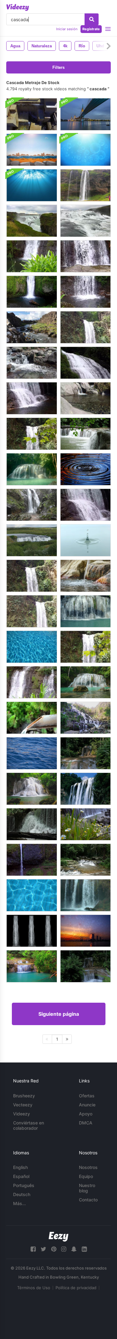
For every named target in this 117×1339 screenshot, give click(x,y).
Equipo (86, 1176)
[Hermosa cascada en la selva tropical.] (85, 860)
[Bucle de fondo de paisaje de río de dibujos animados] (31, 150)
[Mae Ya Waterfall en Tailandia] (85, 718)
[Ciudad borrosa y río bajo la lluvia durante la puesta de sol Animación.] (85, 931)
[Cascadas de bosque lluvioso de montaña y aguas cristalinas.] (85, 753)
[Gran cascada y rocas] (31, 611)
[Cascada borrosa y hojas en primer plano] (85, 647)
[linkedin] (84, 1249)
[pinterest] (53, 1249)
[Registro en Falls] (31, 292)
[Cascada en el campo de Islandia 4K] (31, 540)
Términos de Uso (33, 1287)
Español (21, 1176)
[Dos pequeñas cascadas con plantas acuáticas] (31, 682)
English (20, 1167)
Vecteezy (22, 1104)
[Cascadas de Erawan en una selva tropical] (85, 611)
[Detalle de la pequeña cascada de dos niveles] (85, 505)
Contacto (88, 1199)
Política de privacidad (76, 1287)
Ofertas (87, 1095)
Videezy (21, 1113)
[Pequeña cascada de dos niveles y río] (31, 398)
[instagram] (63, 1249)
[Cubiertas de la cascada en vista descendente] (31, 114)
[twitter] (43, 1249)
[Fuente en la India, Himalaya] (31, 363)
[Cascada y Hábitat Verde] (85, 895)
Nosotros (88, 1167)
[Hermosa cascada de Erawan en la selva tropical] (31, 966)
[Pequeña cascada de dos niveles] (85, 363)
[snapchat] (74, 1249)
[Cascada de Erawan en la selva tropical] (31, 469)
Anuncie (87, 1104)
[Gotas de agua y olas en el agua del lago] (85, 469)
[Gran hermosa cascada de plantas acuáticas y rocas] (31, 576)
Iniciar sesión (66, 29)
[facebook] (33, 1249)
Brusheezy (24, 1095)
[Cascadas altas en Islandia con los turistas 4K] (85, 185)
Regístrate (91, 29)
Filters (58, 67)
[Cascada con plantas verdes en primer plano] (31, 256)
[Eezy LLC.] (58, 1237)
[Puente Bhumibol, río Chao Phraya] (85, 114)
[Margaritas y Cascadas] (85, 824)
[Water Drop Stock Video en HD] (85, 540)
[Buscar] (92, 19)
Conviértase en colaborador (28, 1125)
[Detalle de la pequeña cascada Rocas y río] (85, 256)
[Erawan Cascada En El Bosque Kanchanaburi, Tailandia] (85, 682)
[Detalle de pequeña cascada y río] (85, 292)
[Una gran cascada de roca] (31, 505)
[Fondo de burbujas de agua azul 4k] (85, 150)
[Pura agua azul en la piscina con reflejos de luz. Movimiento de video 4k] (31, 895)
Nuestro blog (87, 1188)
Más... (19, 1203)
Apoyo (85, 1113)
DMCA (85, 1122)
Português (23, 1185)
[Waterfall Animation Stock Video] (85, 789)
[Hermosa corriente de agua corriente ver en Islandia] (31, 327)
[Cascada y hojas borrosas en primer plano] (31, 434)
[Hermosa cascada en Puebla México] (85, 327)
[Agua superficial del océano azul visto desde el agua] (31, 185)
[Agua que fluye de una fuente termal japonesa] (85, 576)
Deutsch (21, 1194)
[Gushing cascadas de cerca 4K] (85, 221)
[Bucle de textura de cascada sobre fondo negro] (31, 931)
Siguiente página (58, 1014)
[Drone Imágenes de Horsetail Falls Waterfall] (31, 860)
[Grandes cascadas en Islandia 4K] (31, 221)
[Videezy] (17, 7)
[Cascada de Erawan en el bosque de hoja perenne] (31, 789)
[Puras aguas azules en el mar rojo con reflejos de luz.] (31, 753)
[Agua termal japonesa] (31, 718)
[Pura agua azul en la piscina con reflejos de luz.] (31, 647)
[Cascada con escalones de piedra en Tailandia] (85, 434)
